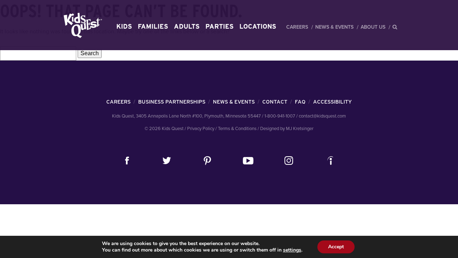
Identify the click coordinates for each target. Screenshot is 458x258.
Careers (297, 27)
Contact (274, 102)
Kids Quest (82, 25)
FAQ (300, 102)
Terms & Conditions (237, 129)
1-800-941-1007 (279, 116)
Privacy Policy (200, 129)
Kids (124, 26)
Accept (336, 246)
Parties (219, 26)
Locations (257, 26)
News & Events (334, 27)
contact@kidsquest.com (322, 116)
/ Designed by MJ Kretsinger (285, 129)
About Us (373, 27)
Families (153, 26)
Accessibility (332, 102)
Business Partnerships (171, 102)
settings (292, 250)
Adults (187, 26)
